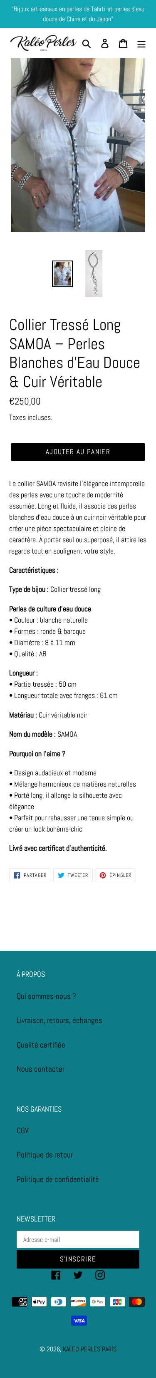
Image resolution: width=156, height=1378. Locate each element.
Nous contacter (40, 1069)
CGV (23, 1130)
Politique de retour (45, 1155)
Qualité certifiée (41, 1045)
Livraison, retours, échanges (59, 1020)
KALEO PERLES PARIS (89, 1349)
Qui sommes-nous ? (46, 996)
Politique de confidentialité (58, 1179)
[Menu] (141, 43)
